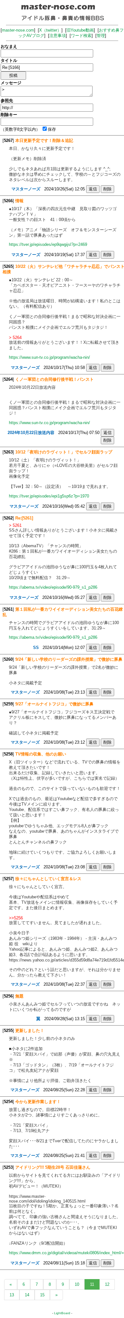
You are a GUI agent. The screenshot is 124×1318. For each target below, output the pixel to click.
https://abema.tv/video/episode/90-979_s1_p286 (53, 587)
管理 (101, 35)
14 (27, 1294)
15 (42, 1294)
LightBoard (62, 1313)
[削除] (107, 189)
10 (77, 1284)
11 (92, 1284)
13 (12, 1294)
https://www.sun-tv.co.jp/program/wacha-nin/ (49, 357)
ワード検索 (81, 35)
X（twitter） (50, 30)
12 (107, 1284)
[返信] (93, 189)
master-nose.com (18, 30)
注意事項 (57, 35)
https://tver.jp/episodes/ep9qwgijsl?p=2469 (48, 244)
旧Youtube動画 (80, 30)
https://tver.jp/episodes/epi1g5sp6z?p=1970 (49, 496)
